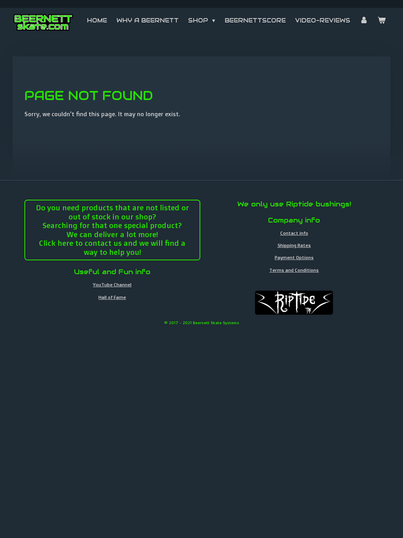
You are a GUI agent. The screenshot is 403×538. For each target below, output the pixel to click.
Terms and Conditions (294, 270)
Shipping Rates (294, 245)
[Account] (364, 20)
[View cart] (381, 20)
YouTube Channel (112, 285)
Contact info (294, 233)
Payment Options (294, 257)
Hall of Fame (112, 297)
